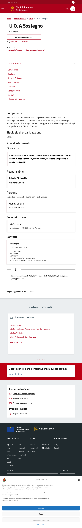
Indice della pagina (14, 63)
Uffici (8, 458)
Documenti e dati (22, 457)
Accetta (41, 508)
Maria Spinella (18, 178)
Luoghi (56, 444)
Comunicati (34, 448)
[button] (79, 480)
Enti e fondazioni (10, 463)
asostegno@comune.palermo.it (25, 258)
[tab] (37, 359)
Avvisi (32, 451)
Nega (41, 514)
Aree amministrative (12, 453)
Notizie (32, 444)
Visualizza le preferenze (41, 520)
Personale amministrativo (23, 450)
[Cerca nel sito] (72, 8)
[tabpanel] (41, 335)
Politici (20, 444)
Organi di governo (10, 446)
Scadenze (45, 444)
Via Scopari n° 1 (16, 224)
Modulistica (46, 448)
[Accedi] (73, 2)
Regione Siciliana (12, 2)
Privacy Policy (40, 524)
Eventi (56, 448)
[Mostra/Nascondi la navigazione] (2, 8)
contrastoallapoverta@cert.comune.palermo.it (29, 260)
